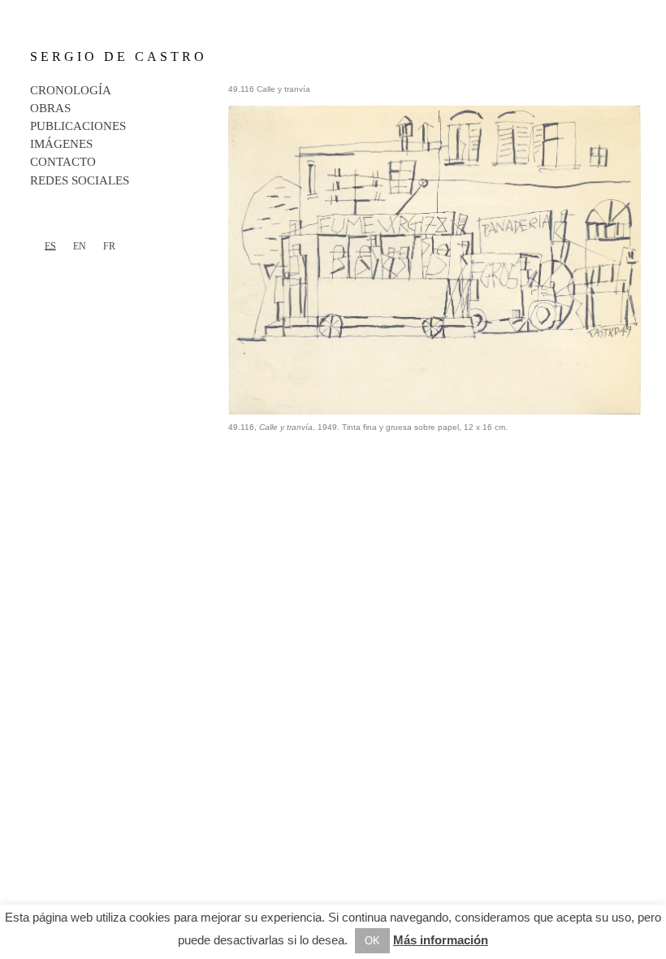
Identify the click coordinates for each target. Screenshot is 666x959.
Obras (50, 108)
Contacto (63, 161)
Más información (440, 940)
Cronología (70, 90)
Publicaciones (78, 125)
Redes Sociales (79, 180)
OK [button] (372, 941)
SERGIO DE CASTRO (118, 56)
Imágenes (61, 143)
